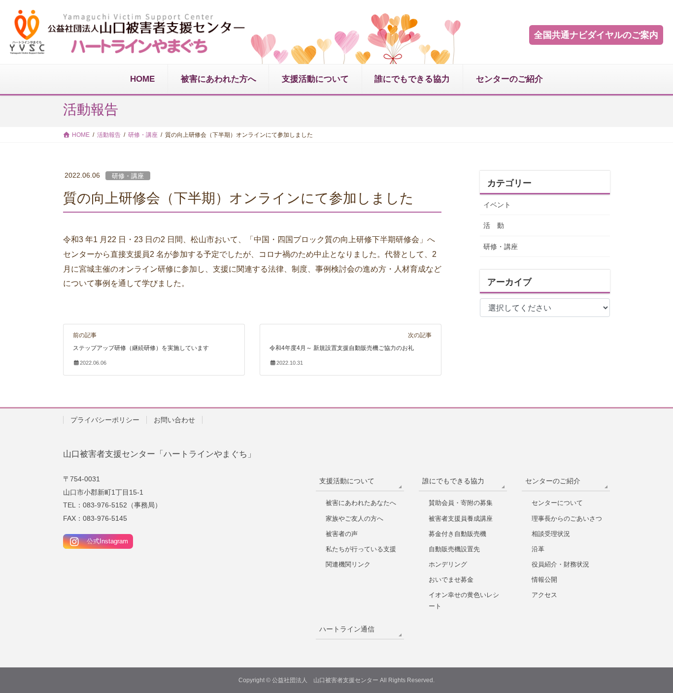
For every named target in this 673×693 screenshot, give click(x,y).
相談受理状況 (551, 533)
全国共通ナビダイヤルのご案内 (596, 35)
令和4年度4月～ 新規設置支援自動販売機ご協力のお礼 (341, 348)
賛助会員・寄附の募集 (461, 502)
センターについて (557, 502)
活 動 (493, 225)
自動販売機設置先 (454, 549)
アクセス (544, 594)
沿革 (538, 549)
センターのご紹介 (552, 481)
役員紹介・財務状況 (560, 564)
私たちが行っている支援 (361, 549)
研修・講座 (128, 176)
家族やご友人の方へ (354, 518)
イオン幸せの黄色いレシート (464, 600)
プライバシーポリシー (104, 420)
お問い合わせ (174, 420)
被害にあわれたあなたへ (361, 502)
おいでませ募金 (451, 579)
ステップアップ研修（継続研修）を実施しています (141, 348)
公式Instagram (104, 541)
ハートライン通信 (346, 629)
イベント (497, 205)
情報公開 (544, 579)
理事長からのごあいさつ (567, 518)
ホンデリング (448, 564)
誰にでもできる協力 (453, 481)
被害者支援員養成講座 (461, 518)
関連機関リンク (348, 564)
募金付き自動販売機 (457, 533)
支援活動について (346, 481)
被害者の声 (342, 533)
